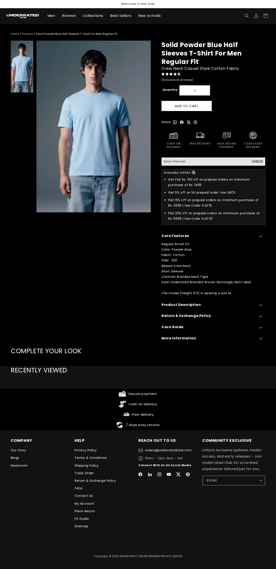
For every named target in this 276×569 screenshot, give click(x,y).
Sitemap (81, 526)
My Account (84, 503)
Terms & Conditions (91, 458)
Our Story (18, 450)
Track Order (84, 473)
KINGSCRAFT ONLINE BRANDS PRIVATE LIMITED (151, 556)
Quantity (170, 90)
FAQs (79, 488)
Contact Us (84, 496)
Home (15, 34)
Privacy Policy (86, 450)
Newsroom (19, 465)
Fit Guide (82, 519)
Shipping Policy (87, 465)
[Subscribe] (260, 480)
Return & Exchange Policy (95, 480)
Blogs (15, 458)
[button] (172, 74)
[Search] (246, 16)
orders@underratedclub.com (168, 450)
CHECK (257, 161)
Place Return (85, 511)
